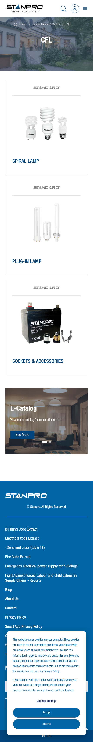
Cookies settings (46, 701)
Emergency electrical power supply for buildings (41, 566)
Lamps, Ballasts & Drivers (46, 24)
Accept (46, 712)
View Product (27, 163)
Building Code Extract (21, 529)
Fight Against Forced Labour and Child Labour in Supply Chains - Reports (41, 578)
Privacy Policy (15, 617)
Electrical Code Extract (22, 538)
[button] (44, 442)
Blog (8, 590)
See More (22, 434)
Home (22, 24)
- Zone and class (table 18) (25, 548)
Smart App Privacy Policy (23, 627)
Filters (46, 736)
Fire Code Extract (17, 557)
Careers (11, 608)
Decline (46, 724)
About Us (12, 599)
